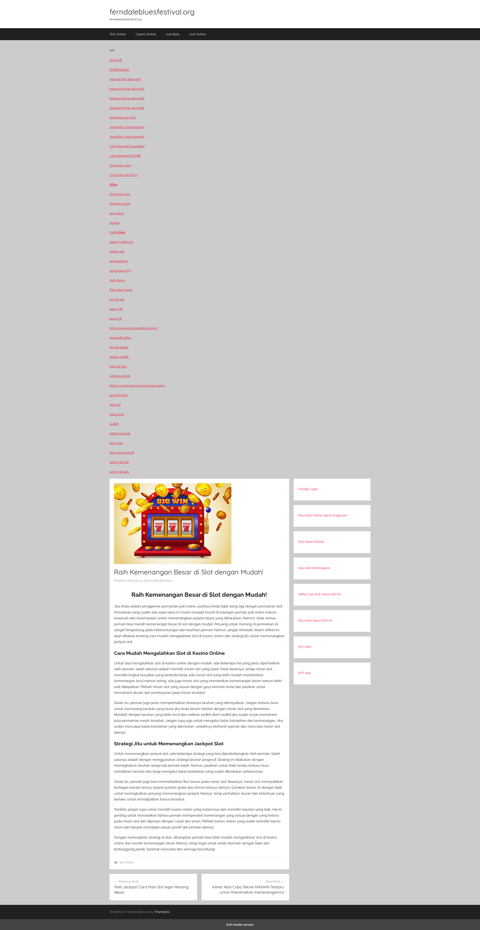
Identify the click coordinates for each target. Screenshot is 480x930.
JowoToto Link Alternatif (127, 127)
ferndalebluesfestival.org (152, 11)
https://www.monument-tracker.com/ (138, 385)
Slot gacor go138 (122, 452)
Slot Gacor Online (311, 541)
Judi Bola (172, 34)
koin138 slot (118, 366)
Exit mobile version (240, 924)
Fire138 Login (308, 489)
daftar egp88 (119, 357)
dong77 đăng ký (121, 242)
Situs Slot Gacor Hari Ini (315, 620)
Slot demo (117, 280)
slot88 (114, 424)
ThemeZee (162, 912)
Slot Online (118, 34)
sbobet (115, 223)
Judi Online (197, 34)
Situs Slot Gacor (121, 290)
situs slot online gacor (314, 568)
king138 (115, 405)
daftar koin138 (120, 376)
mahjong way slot (123, 117)
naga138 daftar (120, 338)
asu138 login (119, 395)
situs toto (116, 443)
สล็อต (113, 184)
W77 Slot (304, 647)
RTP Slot (304, 673)
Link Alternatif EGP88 (125, 156)
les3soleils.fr (119, 261)
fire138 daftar (119, 347)
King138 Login (120, 194)
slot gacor (117, 213)
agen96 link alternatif (125, 79)
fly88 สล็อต (117, 232)
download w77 (120, 271)
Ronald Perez (163, 580)
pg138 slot (117, 299)
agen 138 (116, 309)
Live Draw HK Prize (123, 175)
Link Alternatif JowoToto (127, 146)
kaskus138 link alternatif (127, 89)
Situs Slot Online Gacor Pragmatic (323, 515)
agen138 (116, 60)
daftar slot (117, 251)
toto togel (117, 414)
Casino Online (146, 34)
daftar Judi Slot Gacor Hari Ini (319, 594)
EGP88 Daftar (119, 70)
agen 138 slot (119, 462)
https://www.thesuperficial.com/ (134, 328)
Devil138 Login (120, 165)
